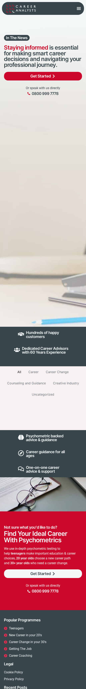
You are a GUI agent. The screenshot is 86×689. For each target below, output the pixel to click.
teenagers (18, 553)
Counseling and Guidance (26, 383)
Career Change (57, 372)
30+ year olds (20, 563)
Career (33, 372)
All (19, 372)
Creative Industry (66, 383)
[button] (78, 8)
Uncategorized (43, 394)
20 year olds (25, 558)
